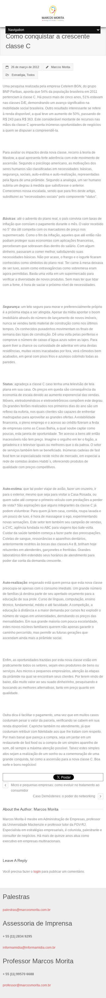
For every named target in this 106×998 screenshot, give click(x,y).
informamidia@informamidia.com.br (29, 947)
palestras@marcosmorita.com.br (27, 910)
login (37, 871)
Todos (31, 74)
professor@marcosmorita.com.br (27, 985)
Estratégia (18, 74)
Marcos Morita (60, 67)
